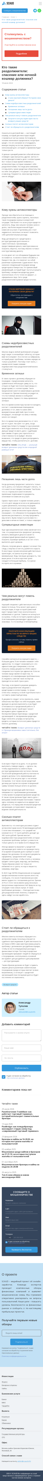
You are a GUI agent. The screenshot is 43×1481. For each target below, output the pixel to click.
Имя (7, 1217)
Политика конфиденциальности (14, 1356)
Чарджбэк (5, 1406)
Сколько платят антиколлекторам (19, 124)
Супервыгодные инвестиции (19, 112)
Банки (4, 1399)
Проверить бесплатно (21, 1249)
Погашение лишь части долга (20, 109)
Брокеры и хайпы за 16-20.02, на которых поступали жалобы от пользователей (17, 1141)
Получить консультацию (22, 303)
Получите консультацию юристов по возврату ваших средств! (23, 119)
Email (7, 1226)
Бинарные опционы (9, 1385)
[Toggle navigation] (40, 3)
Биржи (4, 1420)
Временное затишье (16, 106)
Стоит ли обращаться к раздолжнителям (22, 127)
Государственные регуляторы (13, 1434)
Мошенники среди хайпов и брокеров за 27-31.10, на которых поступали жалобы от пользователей (21, 1154)
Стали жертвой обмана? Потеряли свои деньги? (24, 99)
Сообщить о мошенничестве (15, 11)
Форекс (5, 1382)
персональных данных (15, 1078)
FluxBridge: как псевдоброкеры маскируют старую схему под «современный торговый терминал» (20, 1129)
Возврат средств (10, 985)
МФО (4, 1403)
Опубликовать (21, 1068)
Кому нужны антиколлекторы (17, 95)
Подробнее (21, 53)
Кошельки (6, 1417)
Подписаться (21, 1342)
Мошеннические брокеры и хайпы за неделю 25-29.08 (20, 1166)
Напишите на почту (16, 1461)
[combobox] (9, 1238)
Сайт (7, 1209)
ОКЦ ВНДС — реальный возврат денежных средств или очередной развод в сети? (19, 447)
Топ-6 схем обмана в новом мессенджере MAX (15, 1176)
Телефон (9, 1234)
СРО (3, 1437)
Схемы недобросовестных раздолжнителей (23, 103)
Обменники (6, 1423)
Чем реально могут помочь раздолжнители (23, 115)
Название (9, 1200)
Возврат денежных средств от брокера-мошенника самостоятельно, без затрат (21, 730)
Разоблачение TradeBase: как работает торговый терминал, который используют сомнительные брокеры (20, 1115)
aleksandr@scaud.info (27, 1012)
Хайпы (4, 1388)
